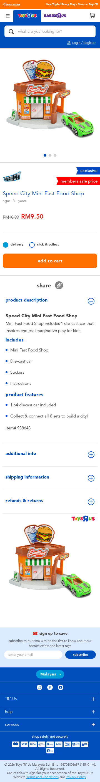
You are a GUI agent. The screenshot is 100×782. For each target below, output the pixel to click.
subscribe (80, 655)
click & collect (48, 244)
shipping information (27, 477)
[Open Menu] (7, 15)
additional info (21, 453)
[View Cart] (92, 15)
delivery (17, 244)
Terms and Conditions (42, 777)
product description (27, 300)
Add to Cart (50, 261)
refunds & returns (24, 500)
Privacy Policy (76, 777)
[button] (4, 4)
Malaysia (48, 674)
